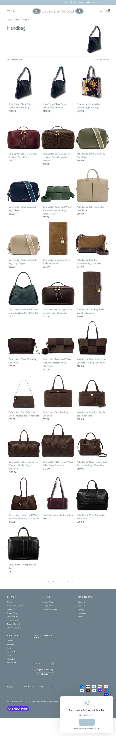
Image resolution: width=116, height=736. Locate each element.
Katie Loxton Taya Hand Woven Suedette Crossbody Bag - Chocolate (57, 363)
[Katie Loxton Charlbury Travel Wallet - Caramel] (58, 238)
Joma (9, 648)
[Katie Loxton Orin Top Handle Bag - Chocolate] (92, 391)
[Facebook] (66, 2)
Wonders (10, 644)
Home (9, 20)
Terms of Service (13, 624)
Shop (17, 20)
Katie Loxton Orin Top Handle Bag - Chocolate (91, 414)
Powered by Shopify (52, 701)
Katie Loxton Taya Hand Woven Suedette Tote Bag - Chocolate (91, 361)
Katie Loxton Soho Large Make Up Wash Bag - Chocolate (57, 311)
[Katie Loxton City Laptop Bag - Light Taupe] (92, 185)
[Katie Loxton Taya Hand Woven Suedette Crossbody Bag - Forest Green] (58, 185)
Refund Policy (12, 616)
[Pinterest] (75, 2)
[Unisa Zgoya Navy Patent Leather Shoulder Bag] (58, 83)
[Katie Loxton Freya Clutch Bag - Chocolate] (24, 338)
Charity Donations (14, 627)
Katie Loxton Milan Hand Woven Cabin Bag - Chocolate (58, 463)
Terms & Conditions (49, 609)
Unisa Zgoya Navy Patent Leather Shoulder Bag (54, 105)
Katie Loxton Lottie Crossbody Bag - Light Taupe (22, 261)
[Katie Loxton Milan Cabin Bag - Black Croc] (92, 493)
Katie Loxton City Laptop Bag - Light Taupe (91, 208)
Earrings (81, 609)
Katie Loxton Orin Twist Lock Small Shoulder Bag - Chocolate (23, 414)
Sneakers (81, 605)
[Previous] (9, 83)
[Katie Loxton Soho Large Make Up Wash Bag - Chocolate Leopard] (58, 132)
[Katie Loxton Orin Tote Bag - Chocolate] (58, 391)
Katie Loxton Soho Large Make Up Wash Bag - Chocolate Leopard (57, 157)
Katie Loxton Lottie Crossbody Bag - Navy (22, 208)
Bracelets (81, 602)
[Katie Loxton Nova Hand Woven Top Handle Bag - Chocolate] (92, 440)
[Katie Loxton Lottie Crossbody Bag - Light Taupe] (24, 238)
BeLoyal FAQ (47, 605)
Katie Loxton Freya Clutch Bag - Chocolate (23, 361)
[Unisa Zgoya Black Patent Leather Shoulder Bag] (24, 83)
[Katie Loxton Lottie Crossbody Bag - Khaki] (92, 132)
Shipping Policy (13, 620)
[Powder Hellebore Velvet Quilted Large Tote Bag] (92, 83)
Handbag (25, 20)
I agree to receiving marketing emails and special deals (45, 671)
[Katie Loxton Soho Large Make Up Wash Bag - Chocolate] (58, 288)
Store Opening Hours (15, 605)
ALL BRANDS (12, 662)
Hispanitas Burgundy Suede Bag (58, 515)
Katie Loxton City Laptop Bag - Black (22, 566)
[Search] (13, 11)
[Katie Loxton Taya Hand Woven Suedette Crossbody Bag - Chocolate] (58, 338)
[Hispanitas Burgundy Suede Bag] (58, 493)
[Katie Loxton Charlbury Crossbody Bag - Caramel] (92, 238)
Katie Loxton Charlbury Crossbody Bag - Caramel (89, 261)
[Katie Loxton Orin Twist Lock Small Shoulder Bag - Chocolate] (24, 391)
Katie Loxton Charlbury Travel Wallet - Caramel (56, 261)
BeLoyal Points (47, 602)
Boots (80, 616)
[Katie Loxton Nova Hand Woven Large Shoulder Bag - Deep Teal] (24, 288)
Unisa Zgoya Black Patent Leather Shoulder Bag (20, 105)
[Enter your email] (52, 663)
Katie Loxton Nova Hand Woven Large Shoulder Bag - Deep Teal (23, 311)
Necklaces (82, 613)
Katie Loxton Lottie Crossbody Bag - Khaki (91, 155)
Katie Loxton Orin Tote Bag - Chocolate (56, 414)
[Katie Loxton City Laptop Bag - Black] (24, 543)
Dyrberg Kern (12, 651)
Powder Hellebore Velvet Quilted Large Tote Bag (89, 105)
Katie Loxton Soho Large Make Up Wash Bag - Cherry (22, 155)
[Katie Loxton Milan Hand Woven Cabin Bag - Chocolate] (58, 440)
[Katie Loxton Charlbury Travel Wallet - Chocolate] (92, 288)
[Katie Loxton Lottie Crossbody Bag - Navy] (24, 185)
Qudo (9, 655)
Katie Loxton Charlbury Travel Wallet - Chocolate (90, 311)
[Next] (38, 83)
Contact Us (11, 609)
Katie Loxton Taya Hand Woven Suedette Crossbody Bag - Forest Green (57, 210)
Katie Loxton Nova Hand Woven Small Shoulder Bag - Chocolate (23, 516)
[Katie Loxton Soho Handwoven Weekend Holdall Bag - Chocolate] (24, 440)
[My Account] (101, 11)
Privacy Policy (12, 613)
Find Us (10, 602)
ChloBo (10, 640)
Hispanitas (11, 659)
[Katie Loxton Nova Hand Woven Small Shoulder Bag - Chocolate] (24, 493)
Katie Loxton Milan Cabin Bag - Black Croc (91, 516)
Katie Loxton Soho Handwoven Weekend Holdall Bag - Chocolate (23, 465)
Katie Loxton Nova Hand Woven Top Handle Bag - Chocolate (92, 463)
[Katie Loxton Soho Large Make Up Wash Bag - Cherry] (24, 132)
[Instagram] (70, 2)
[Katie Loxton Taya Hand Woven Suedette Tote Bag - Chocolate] (92, 338)
